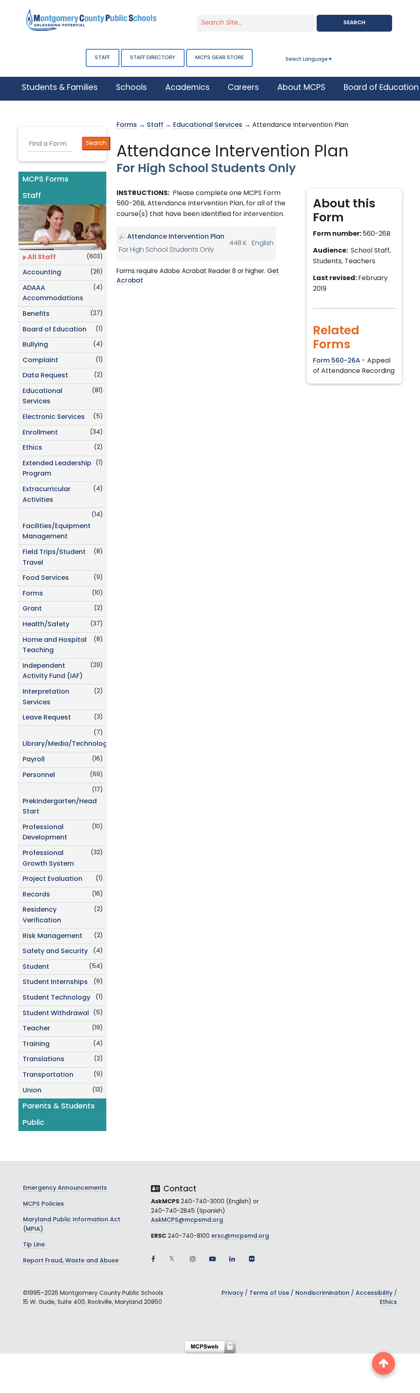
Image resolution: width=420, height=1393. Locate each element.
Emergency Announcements (65, 1188)
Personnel (39, 775)
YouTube (212, 1258)
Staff (102, 57)
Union (32, 1090)
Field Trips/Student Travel (54, 557)
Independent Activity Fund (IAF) (53, 671)
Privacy (232, 1293)
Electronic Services (54, 417)
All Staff (41, 257)
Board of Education (55, 329)
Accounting (42, 272)
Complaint (40, 360)
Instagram (192, 1258)
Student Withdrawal (56, 1013)
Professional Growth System (48, 858)
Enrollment (40, 433)
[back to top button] (383, 1363)
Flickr (251, 1258)
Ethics (32, 448)
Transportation (48, 1075)
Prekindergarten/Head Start (60, 807)
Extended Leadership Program (57, 469)
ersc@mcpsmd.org (240, 1236)
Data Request (45, 375)
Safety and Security (55, 951)
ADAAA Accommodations (53, 293)
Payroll (34, 759)
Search (354, 22)
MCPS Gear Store (219, 57)
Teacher (36, 1028)
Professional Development (45, 832)
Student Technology (56, 998)
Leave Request (47, 718)
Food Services (46, 578)
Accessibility (374, 1293)
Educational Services (42, 396)
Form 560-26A (336, 361)
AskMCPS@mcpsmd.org (187, 1220)
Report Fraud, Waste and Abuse (71, 1261)
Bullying (35, 345)
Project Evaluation (52, 879)
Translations (43, 1059)
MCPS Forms (45, 179)
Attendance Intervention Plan (175, 237)
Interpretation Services (46, 697)
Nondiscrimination (322, 1293)
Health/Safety (46, 624)
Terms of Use (269, 1293)
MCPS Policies (43, 1204)
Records (36, 895)
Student (36, 967)
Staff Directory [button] (152, 57)
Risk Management (52, 936)
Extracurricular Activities (47, 494)
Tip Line (34, 1245)
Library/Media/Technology (64, 744)
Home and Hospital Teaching (55, 645)
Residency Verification (42, 915)
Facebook (153, 1258)
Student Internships (55, 982)
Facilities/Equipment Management (57, 531)
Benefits (36, 314)
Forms (33, 594)
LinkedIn (232, 1258)
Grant (32, 609)
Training (36, 1044)
